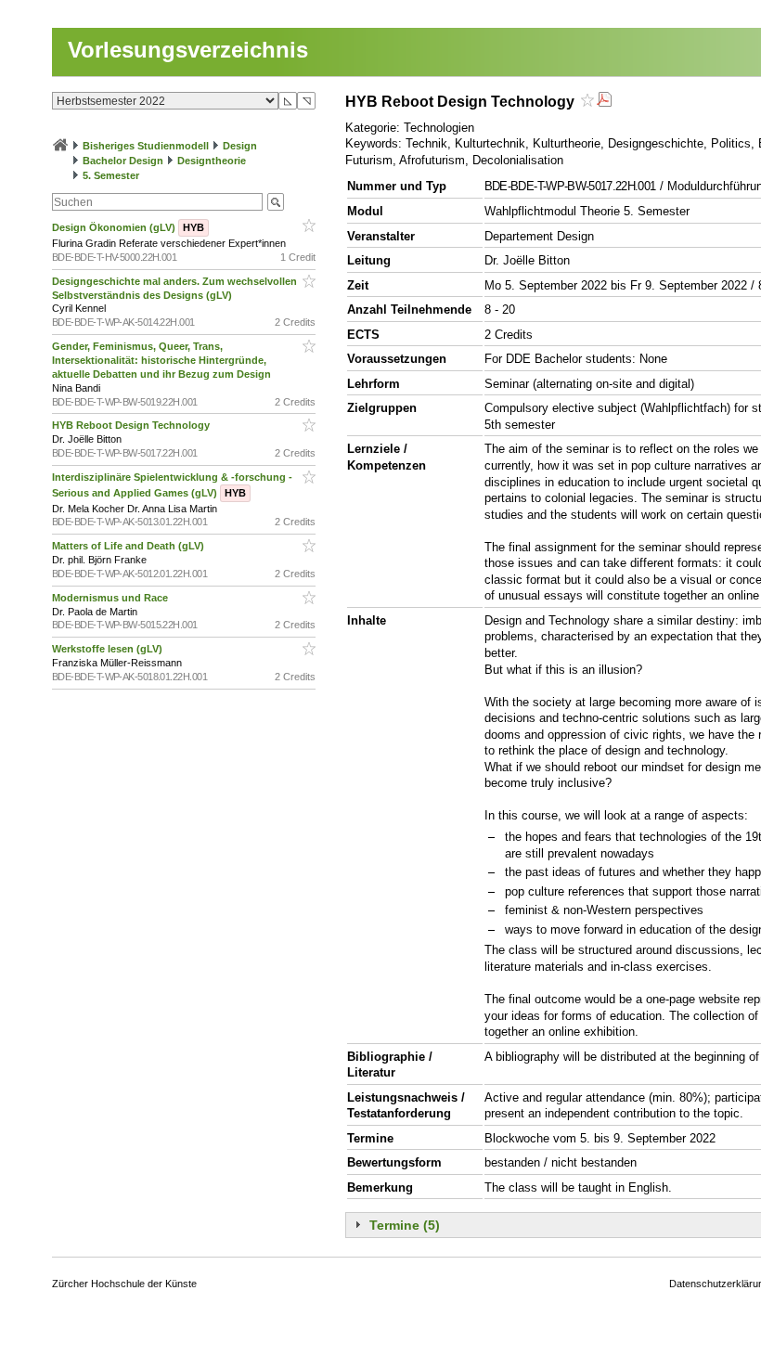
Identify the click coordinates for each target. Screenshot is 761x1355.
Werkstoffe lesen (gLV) (108, 648)
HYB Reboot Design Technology (132, 425)
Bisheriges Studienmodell (146, 145)
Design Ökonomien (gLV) (128, 227)
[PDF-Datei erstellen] (604, 102)
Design (240, 145)
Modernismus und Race (111, 597)
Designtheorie (211, 160)
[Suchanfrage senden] (275, 202)
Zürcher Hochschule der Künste (124, 1283)
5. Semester (111, 175)
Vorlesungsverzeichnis (188, 49)
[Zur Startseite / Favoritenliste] (60, 145)
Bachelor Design (123, 160)
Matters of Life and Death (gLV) (129, 545)
